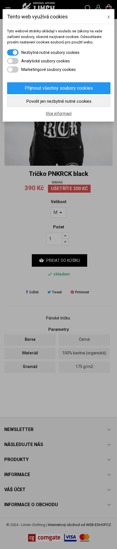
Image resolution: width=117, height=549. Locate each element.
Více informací (59, 113)
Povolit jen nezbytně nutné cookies (58, 101)
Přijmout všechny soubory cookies (59, 88)
